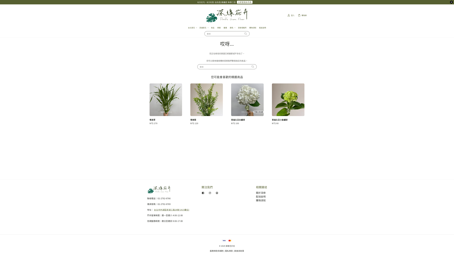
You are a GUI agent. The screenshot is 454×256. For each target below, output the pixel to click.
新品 (212, 27)
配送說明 (262, 27)
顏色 (231, 28)
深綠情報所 (242, 27)
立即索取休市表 (245, 2)
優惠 (225, 27)
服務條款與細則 (217, 250)
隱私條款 (229, 250)
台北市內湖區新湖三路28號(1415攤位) (171, 209)
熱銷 (219, 27)
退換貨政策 (239, 250)
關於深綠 (261, 192)
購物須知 (252, 27)
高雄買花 (202, 28)
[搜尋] (245, 33)
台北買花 (191, 28)
